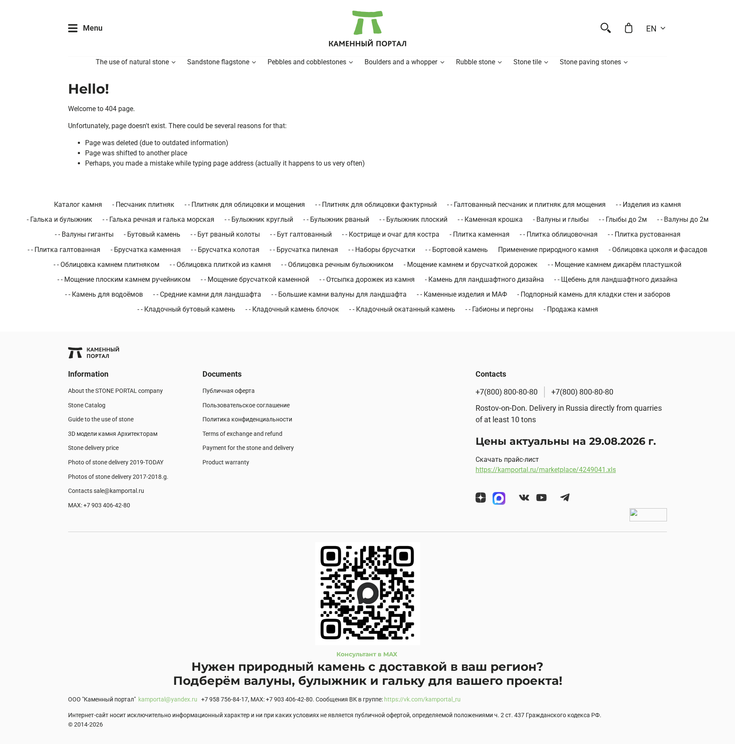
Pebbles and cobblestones (307, 62)
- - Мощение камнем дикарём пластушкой (614, 264)
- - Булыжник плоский (413, 219)
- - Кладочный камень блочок (292, 309)
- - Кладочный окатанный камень (402, 309)
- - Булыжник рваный (336, 219)
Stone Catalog (86, 405)
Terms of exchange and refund (242, 434)
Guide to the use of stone (101, 419)
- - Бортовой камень (456, 250)
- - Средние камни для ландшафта (207, 294)
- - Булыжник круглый (259, 219)
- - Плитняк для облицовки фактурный (376, 204)
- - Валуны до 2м (683, 219)
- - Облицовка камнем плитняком (107, 264)
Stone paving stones (590, 62)
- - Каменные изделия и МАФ (462, 294)
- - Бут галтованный (301, 234)
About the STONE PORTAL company (115, 391)
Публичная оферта (228, 391)
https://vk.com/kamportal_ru (422, 699)
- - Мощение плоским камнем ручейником (124, 279)
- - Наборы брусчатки (381, 250)
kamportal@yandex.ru (167, 699)
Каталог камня (78, 204)
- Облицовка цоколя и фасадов (658, 250)
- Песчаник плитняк (143, 204)
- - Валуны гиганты (84, 234)
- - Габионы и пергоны (499, 309)
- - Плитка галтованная (64, 250)
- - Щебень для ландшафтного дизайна (616, 279)
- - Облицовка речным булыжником (337, 264)
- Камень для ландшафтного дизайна (484, 279)
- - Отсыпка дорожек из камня (367, 279)
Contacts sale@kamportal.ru (106, 491)
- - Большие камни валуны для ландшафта (339, 294)
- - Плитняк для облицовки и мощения (245, 204)
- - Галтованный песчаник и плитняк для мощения (526, 204)
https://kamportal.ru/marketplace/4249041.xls (546, 470)
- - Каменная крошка (490, 219)
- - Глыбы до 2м (623, 219)
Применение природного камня (548, 250)
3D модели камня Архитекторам (112, 434)
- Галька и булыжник (59, 219)
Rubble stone (475, 62)
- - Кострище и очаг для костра (390, 234)
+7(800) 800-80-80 (507, 392)
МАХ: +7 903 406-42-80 (99, 505)
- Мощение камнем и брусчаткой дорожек (471, 264)
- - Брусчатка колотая (225, 250)
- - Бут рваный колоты (225, 234)
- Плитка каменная (480, 234)
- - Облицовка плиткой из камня (220, 264)
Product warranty (225, 462)
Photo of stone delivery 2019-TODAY (115, 462)
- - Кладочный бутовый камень (186, 309)
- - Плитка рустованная (644, 234)
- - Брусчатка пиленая (304, 250)
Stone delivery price (93, 448)
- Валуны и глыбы (561, 219)
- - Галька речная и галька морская (158, 219)
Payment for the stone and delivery (248, 448)
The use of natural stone (132, 62)
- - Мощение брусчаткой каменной (255, 279)
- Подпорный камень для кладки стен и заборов (593, 294)
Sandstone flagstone (218, 62)
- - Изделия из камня (648, 204)
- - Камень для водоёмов (104, 294)
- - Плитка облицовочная (559, 234)
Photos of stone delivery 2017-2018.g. (118, 477)
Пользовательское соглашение (246, 405)
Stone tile (527, 62)
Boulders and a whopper (401, 62)
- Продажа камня (571, 309)
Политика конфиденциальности (247, 419)
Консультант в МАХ (367, 654)
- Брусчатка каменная (146, 250)
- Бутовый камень (152, 234)
